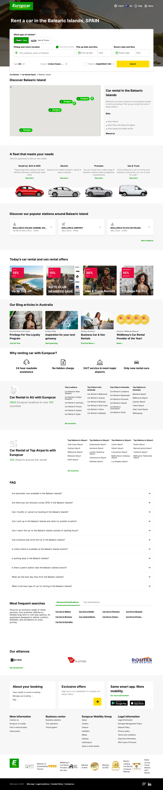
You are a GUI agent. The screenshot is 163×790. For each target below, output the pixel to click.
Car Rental (14, 74)
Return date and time (124, 47)
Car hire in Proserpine (135, 617)
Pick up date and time (87, 47)
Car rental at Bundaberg (88, 617)
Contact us (69, 784)
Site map (30, 784)
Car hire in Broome (64, 617)
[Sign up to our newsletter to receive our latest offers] (97, 702)
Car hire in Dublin (86, 612)
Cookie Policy (57, 784)
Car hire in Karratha (64, 622)
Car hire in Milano (63, 612)
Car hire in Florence (111, 612)
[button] (74, 103)
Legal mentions (42, 784)
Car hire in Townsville (111, 617)
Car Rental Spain (29, 74)
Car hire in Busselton (135, 612)
